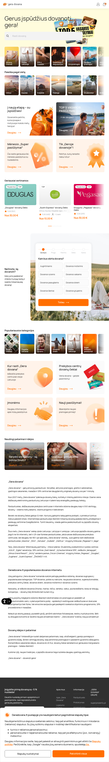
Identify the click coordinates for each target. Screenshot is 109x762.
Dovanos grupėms (74, 290)
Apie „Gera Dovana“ (61, 699)
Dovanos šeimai (47, 290)
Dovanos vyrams (47, 274)
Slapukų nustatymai (28, 753)
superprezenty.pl (98, 703)
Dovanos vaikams (73, 274)
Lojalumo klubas (60, 706)
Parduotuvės (79, 697)
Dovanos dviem (72, 282)
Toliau (61, 302)
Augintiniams (46, 266)
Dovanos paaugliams (49, 282)
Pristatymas (78, 702)
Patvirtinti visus (78, 753)
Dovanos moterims (74, 266)
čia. (88, 744)
